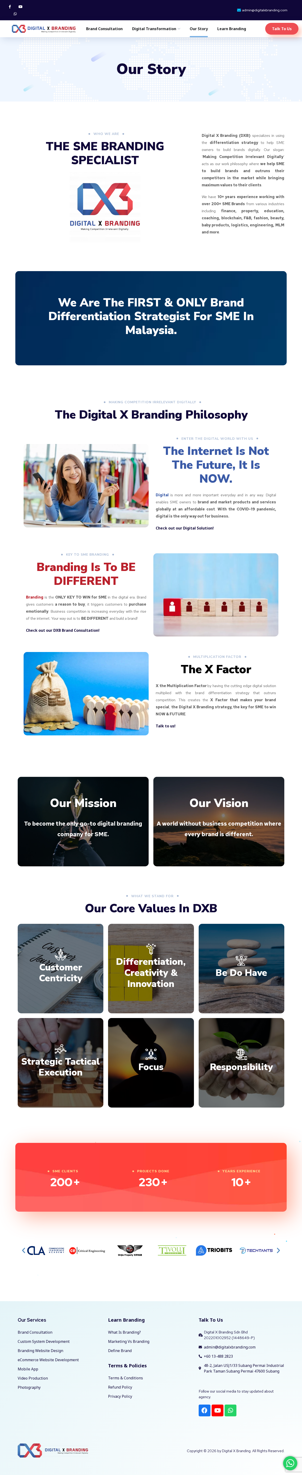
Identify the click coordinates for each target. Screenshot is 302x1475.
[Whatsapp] (15, 13)
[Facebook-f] (9, 6)
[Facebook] (204, 1410)
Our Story (199, 28)
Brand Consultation (104, 28)
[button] (23, 1250)
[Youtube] (20, 6)
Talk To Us (211, 1320)
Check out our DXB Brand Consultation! (63, 630)
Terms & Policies (127, 1365)
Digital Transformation (154, 28)
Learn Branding (231, 28)
